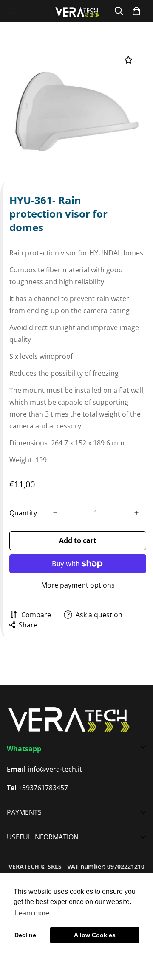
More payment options (78, 585)
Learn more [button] (32, 913)
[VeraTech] (76, 11)
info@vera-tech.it (55, 769)
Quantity (23, 513)
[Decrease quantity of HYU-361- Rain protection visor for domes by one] (55, 513)
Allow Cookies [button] (95, 935)
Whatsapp (24, 748)
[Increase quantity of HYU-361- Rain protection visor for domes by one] (136, 513)
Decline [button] (25, 935)
